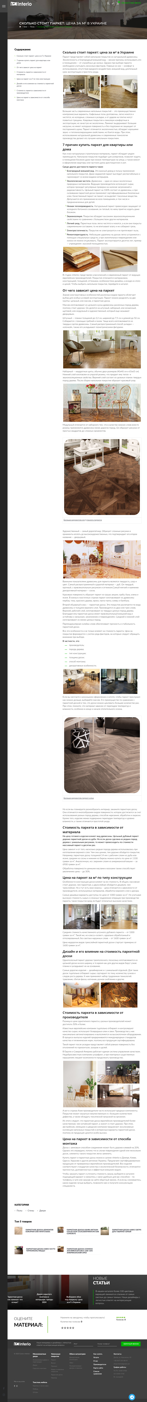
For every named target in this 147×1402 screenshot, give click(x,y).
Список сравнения (97, 1373)
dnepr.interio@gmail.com (122, 1364)
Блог (25, 27)
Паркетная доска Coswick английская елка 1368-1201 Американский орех (80, 1251)
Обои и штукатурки (77, 1354)
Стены (31, 1211)
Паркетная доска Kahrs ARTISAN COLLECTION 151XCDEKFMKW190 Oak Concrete (83, 1231)
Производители (99, 1364)
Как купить (97, 1354)
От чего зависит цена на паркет (29, 67)
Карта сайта (98, 1368)
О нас (95, 1361)
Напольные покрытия (55, 1355)
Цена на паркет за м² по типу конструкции (33, 79)
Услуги (96, 1357)
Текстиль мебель (40, 1382)
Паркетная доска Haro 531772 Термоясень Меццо (40, 1250)
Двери (42, 1211)
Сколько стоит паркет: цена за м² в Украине (54, 27)
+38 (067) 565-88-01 (121, 1360)
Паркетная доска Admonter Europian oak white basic (39, 1231)
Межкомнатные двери (39, 1355)
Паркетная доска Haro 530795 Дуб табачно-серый (126, 1231)
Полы (32, 27)
